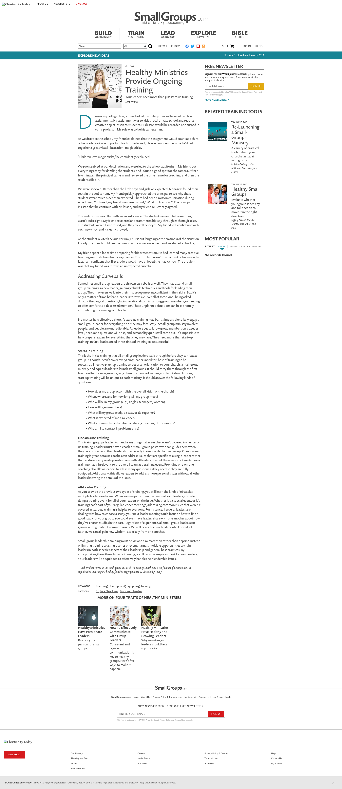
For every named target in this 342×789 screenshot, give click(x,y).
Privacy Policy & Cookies (216, 753)
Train (136, 33)
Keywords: (84, 586)
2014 (261, 55)
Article (129, 65)
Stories (74, 763)
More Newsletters (216, 99)
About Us (42, 4)
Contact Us (204, 697)
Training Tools (237, 246)
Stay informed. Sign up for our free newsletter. (171, 706)
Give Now (81, 4)
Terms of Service (211, 95)
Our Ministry (77, 753)
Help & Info (217, 697)
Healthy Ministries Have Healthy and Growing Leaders (154, 631)
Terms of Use (175, 697)
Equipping (133, 586)
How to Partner (78, 768)
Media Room (144, 758)
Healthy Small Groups (245, 191)
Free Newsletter (224, 66)
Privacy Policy (252, 92)
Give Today (15, 755)
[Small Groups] (171, 18)
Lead (168, 33)
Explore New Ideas (93, 55)
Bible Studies (254, 246)
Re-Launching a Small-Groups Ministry (245, 135)
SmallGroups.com (120, 697)
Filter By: (210, 246)
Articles (222, 246)
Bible (239, 33)
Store (225, 46)
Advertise (209, 763)
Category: (84, 591)
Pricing (259, 46)
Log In (247, 46)
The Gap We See (79, 758)
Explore (203, 33)
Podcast (176, 46)
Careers (141, 753)
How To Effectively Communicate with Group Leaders (123, 633)
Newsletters (62, 4)
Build (103, 33)
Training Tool (240, 122)
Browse (162, 46)
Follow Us (142, 763)
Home (227, 55)
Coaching (101, 586)
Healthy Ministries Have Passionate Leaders (91, 631)
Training (146, 586)
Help (273, 753)
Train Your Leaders (131, 591)
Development (117, 586)
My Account (190, 697)
